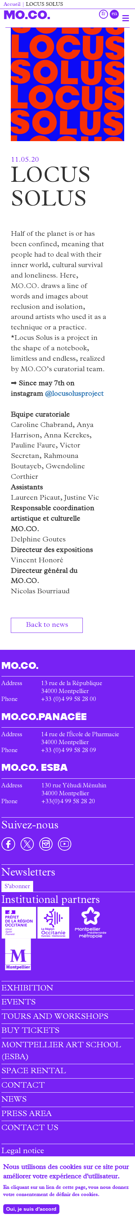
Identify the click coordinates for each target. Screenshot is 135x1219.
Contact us (29, 1129)
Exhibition (27, 989)
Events (18, 1003)
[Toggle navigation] (126, 18)
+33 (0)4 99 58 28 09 (68, 751)
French (103, 14)
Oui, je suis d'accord (31, 1209)
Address (11, 735)
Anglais (114, 14)
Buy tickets (30, 1031)
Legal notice (22, 1152)
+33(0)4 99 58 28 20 (68, 802)
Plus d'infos (114, 1194)
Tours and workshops (54, 1017)
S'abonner (17, 887)
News (14, 1100)
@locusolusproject (74, 394)
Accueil (12, 5)
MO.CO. (27, 15)
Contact (23, 1086)
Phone (9, 751)
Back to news (47, 625)
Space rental (33, 1072)
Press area (26, 1115)
